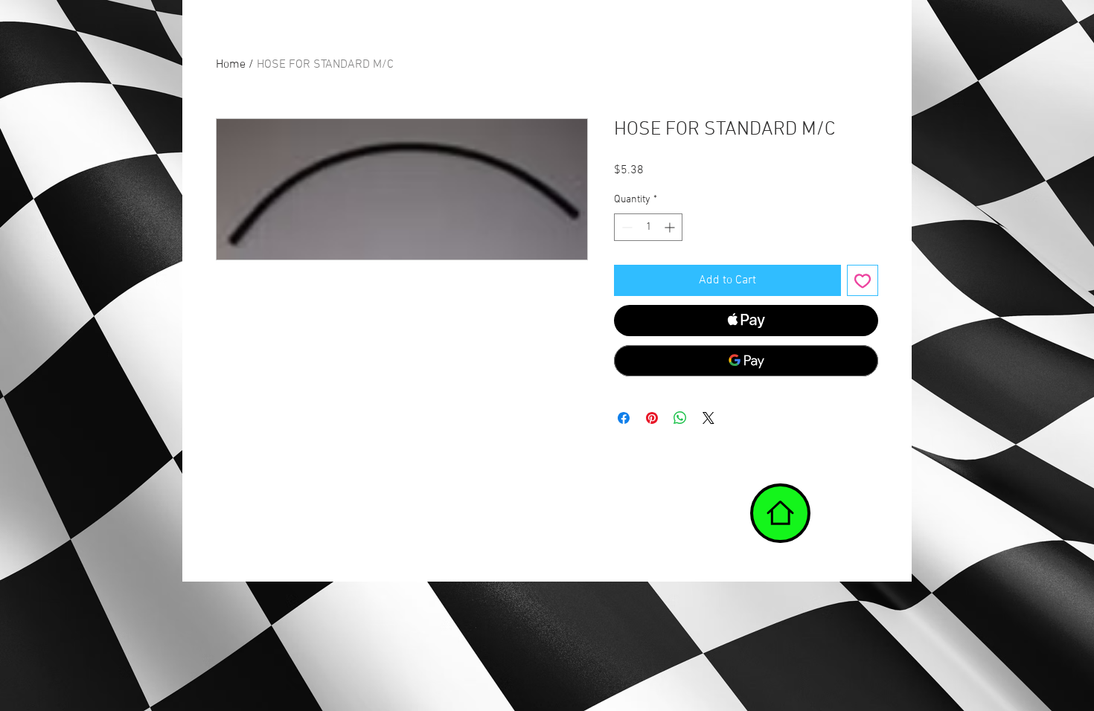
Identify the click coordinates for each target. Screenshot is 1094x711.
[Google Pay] (746, 360)
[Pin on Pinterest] (652, 418)
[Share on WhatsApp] (680, 418)
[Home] (780, 513)
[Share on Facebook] (624, 418)
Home (231, 64)
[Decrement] (625, 227)
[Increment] (671, 227)
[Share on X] (708, 418)
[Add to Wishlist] (862, 280)
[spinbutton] (648, 227)
